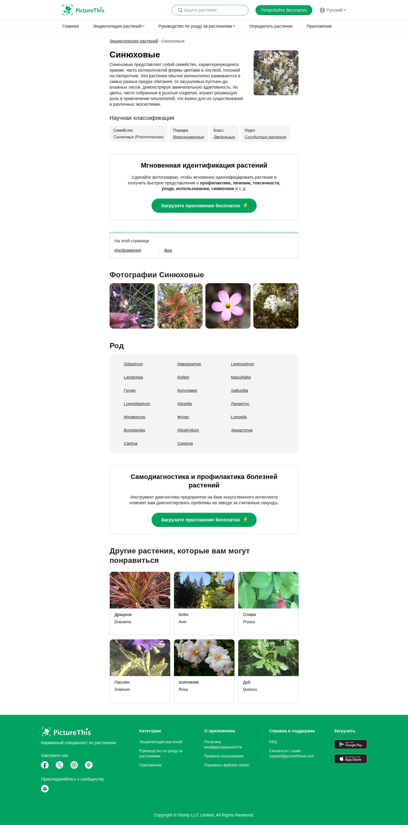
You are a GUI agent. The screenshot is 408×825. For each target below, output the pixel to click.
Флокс (183, 417)
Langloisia (133, 377)
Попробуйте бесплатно (284, 10)
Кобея (183, 377)
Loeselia (239, 417)
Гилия (130, 390)
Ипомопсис (135, 417)
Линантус (240, 403)
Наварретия (189, 364)
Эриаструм (241, 430)
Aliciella (184, 403)
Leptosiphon (242, 364)
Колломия (187, 390)
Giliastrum (133, 364)
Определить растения (271, 26)
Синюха (185, 443)
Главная (70, 26)
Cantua (130, 443)
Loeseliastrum (137, 403)
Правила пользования (223, 756)
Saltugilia (239, 390)
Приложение (319, 26)
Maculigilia (241, 377)
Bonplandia (134, 430)
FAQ (273, 742)
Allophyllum (188, 430)
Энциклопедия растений (134, 41)
